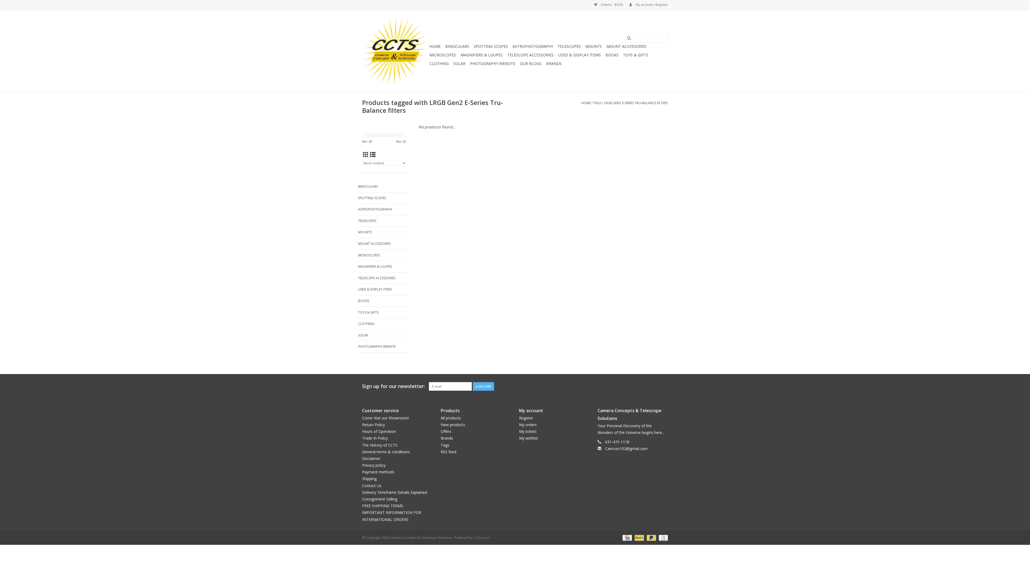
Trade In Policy (375, 438)
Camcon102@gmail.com (626, 448)
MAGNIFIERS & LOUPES (482, 54)
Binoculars (457, 46)
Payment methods (378, 471)
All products (451, 418)
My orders (528, 424)
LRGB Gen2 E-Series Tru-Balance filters (636, 103)
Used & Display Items (579, 54)
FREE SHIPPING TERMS (382, 505)
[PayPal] (639, 537)
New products (453, 424)
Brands (554, 63)
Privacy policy (373, 465)
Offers (446, 431)
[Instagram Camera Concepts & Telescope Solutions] (663, 386)
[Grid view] (366, 154)
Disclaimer (371, 458)
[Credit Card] (626, 537)
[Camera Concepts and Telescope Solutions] (395, 51)
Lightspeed (481, 537)
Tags (597, 103)
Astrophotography (533, 46)
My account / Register (651, 4)
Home (435, 46)
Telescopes (569, 46)
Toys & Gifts (635, 54)
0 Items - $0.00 (612, 4)
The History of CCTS (380, 445)
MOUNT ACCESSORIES (626, 46)
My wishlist (528, 438)
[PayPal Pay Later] (651, 537)
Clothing (439, 63)
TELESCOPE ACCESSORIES (530, 54)
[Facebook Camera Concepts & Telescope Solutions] (644, 386)
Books (612, 54)
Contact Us (371, 485)
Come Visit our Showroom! (385, 418)
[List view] (373, 154)
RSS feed (448, 451)
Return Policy (373, 424)
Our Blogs (531, 63)
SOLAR (459, 63)
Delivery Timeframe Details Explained (394, 492)
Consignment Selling (379, 499)
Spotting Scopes (491, 46)
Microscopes (442, 54)
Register (526, 418)
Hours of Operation (379, 431)
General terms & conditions (386, 451)
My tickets (528, 431)
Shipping (369, 478)
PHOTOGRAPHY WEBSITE (492, 63)
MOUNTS (593, 46)
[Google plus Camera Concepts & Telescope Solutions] (654, 386)
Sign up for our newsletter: (393, 386)
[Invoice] (662, 537)
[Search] (629, 38)
